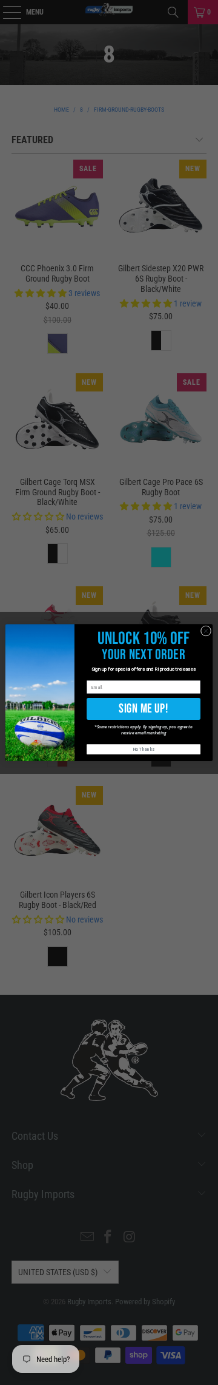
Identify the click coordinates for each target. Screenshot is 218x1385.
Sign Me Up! (143, 708)
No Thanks (143, 749)
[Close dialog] (205, 630)
